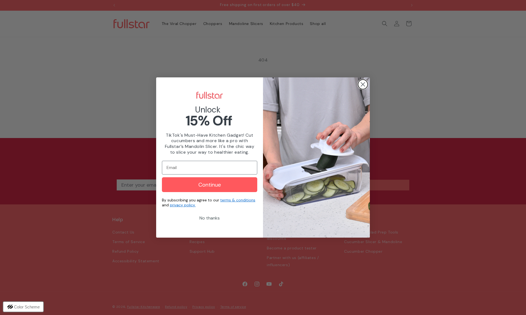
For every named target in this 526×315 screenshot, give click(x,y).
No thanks (209, 218)
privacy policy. (183, 205)
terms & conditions (237, 200)
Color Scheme (27, 307)
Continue (209, 184)
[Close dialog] (363, 84)
